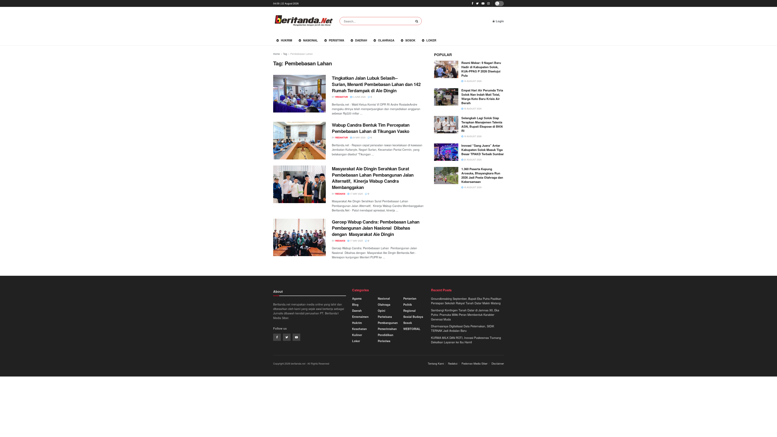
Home (276, 53)
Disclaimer (497, 363)
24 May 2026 (358, 137)
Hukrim (286, 40)
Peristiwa (336, 40)
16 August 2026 (472, 108)
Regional (409, 311)
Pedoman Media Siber (474, 363)
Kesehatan (359, 329)
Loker (431, 40)
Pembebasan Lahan (301, 53)
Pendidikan (385, 335)
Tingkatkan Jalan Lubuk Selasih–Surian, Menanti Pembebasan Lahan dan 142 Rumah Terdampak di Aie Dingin (376, 84)
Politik (407, 304)
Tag (285, 53)
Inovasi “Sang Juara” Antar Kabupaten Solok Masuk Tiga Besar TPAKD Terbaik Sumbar (482, 149)
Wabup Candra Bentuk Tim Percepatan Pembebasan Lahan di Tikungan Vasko (371, 128)
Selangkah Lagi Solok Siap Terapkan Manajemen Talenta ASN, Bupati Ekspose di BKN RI (482, 124)
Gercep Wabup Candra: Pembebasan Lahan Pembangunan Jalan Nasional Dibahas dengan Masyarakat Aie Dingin (376, 228)
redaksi (340, 193)
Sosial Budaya (413, 317)
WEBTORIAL (411, 329)
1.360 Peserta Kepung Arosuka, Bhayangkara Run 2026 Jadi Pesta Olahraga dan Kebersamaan (482, 175)
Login (499, 21)
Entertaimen (360, 317)
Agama (357, 298)
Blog (355, 304)
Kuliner (357, 335)
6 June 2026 (359, 96)
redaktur (341, 96)
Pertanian (409, 298)
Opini (381, 311)
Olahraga (386, 40)
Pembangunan (388, 323)
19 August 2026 (472, 136)
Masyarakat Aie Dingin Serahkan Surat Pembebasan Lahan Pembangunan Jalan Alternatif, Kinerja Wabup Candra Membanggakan (373, 177)
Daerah (361, 40)
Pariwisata (385, 317)
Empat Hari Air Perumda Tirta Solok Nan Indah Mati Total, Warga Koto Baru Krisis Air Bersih (482, 96)
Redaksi (452, 363)
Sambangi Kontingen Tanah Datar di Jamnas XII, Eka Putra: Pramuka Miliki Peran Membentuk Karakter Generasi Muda (465, 314)
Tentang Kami (436, 363)
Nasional (310, 40)
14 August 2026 (472, 81)
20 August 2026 (472, 159)
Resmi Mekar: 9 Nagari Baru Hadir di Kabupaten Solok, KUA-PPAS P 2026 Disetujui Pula (481, 69)
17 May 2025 (356, 193)
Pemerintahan (387, 329)
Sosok (410, 40)
